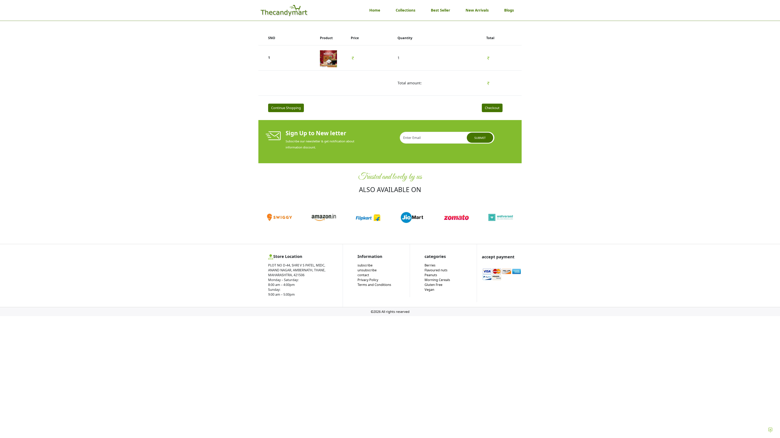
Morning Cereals (437, 280)
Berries (430, 265)
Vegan (429, 289)
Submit (480, 138)
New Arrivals (477, 10)
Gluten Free (433, 284)
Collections (405, 10)
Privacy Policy (368, 280)
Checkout (492, 108)
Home (374, 10)
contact (363, 275)
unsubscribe (367, 270)
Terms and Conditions (374, 284)
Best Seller (440, 10)
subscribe (365, 265)
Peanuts (431, 275)
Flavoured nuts (436, 270)
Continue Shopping (286, 108)
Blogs (509, 10)
